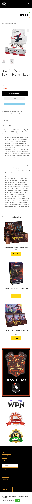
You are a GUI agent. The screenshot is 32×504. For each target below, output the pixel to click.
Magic (7, 22)
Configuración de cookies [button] (8, 500)
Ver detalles (16, 254)
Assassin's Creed (19, 22)
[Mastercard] (11, 484)
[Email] (29, 15)
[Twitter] (28, 15)
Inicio (4, 22)
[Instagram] (23, 15)
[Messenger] (25, 15)
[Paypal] (3, 484)
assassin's (8, 113)
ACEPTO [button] (17, 500)
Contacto (5, 479)
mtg (19, 113)
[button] (28, 30)
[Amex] (15, 484)
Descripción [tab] (5, 120)
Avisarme (14, 104)
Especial (12, 22)
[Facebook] (21, 15)
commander (14, 113)
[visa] (7, 484)
